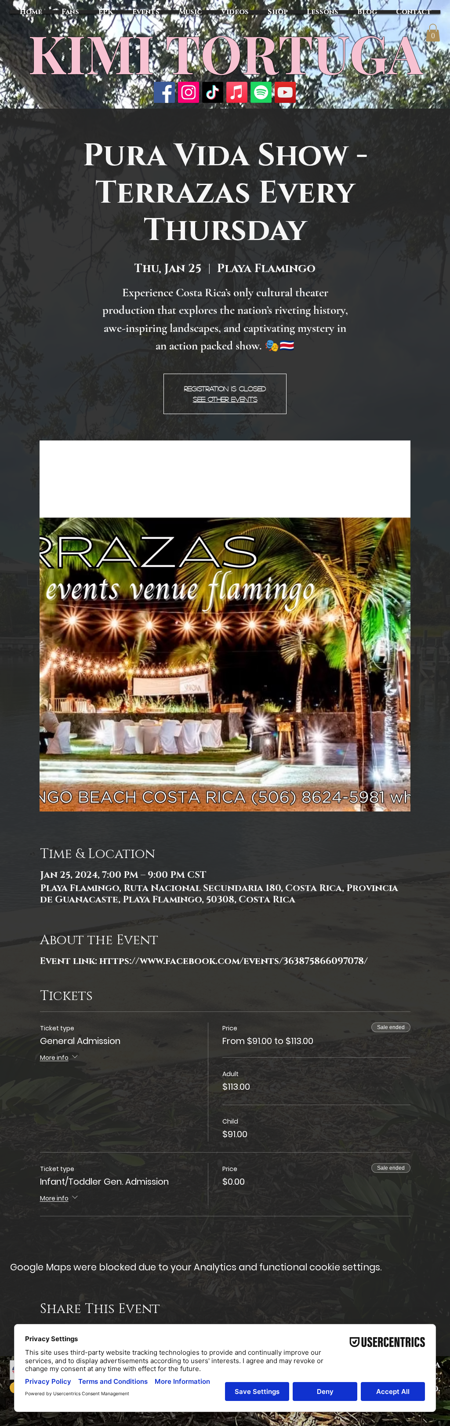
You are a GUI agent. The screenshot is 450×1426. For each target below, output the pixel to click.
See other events (225, 399)
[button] (432, 33)
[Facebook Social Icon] (164, 92)
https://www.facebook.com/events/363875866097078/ (233, 961)
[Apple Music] (236, 92)
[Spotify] (261, 92)
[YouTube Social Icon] (285, 92)
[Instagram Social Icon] (188, 92)
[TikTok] (212, 92)
